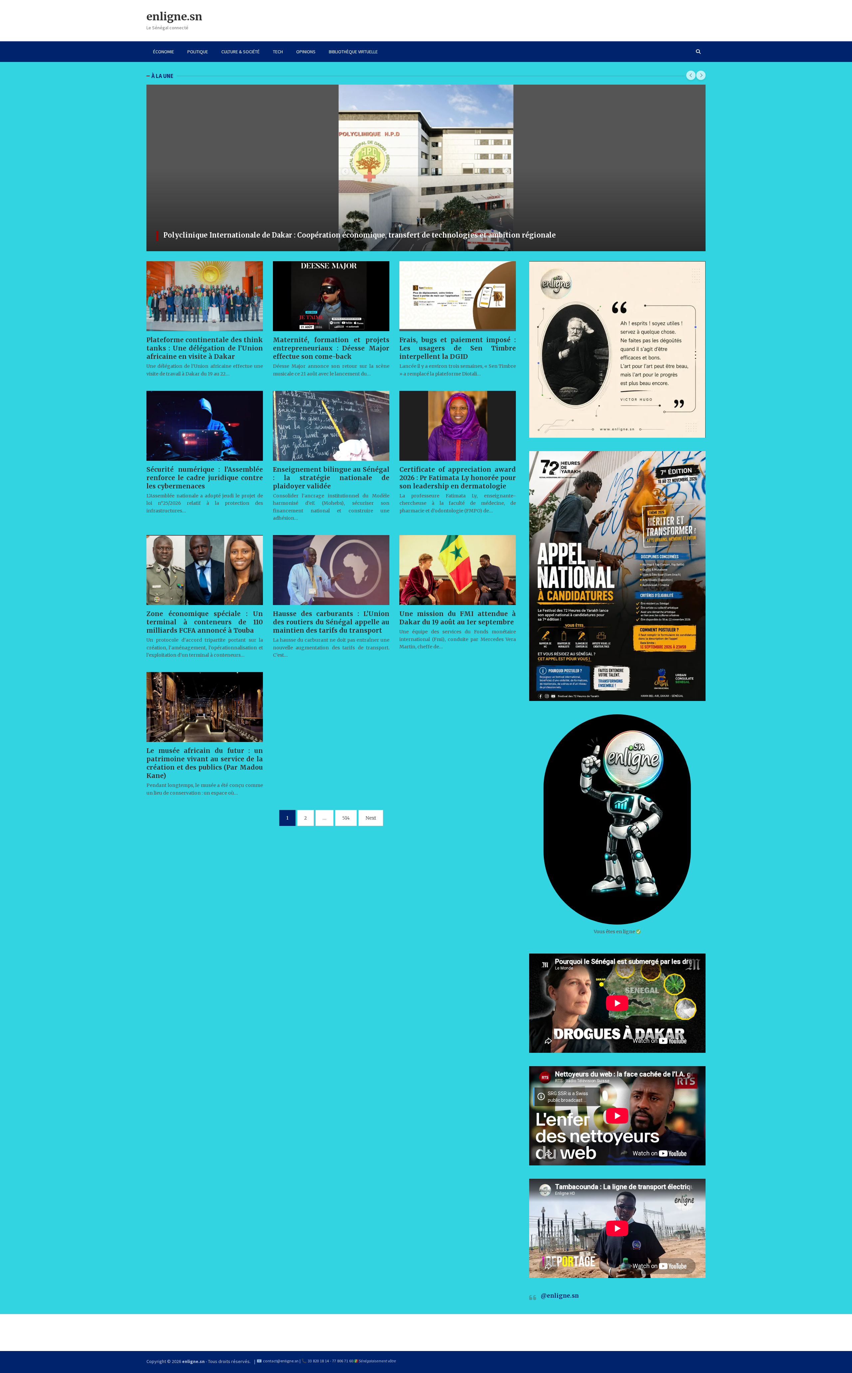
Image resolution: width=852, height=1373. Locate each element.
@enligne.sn (560, 1295)
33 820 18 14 (318, 1360)
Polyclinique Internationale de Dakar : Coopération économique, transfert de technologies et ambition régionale (359, 235)
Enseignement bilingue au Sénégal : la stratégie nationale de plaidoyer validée (331, 477)
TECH (278, 52)
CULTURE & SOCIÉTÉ (240, 52)
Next (370, 818)
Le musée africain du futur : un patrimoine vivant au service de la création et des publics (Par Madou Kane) (204, 763)
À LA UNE (162, 76)
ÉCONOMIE (163, 52)
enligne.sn (174, 16)
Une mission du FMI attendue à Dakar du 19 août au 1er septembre (457, 618)
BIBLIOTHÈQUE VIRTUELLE (353, 52)
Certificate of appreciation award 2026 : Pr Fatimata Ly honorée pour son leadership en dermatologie (457, 477)
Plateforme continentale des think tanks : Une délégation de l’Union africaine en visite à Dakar (204, 348)
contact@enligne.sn (281, 1360)
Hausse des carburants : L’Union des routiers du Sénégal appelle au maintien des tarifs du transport (331, 622)
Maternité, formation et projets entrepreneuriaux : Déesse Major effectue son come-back (331, 348)
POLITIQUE (197, 52)
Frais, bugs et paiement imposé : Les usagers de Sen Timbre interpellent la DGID (457, 348)
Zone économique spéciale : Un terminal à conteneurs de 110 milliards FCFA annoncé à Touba (204, 622)
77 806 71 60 (342, 1360)
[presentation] (691, 75)
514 (346, 818)
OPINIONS (306, 52)
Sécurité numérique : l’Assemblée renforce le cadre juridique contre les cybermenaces (204, 477)
